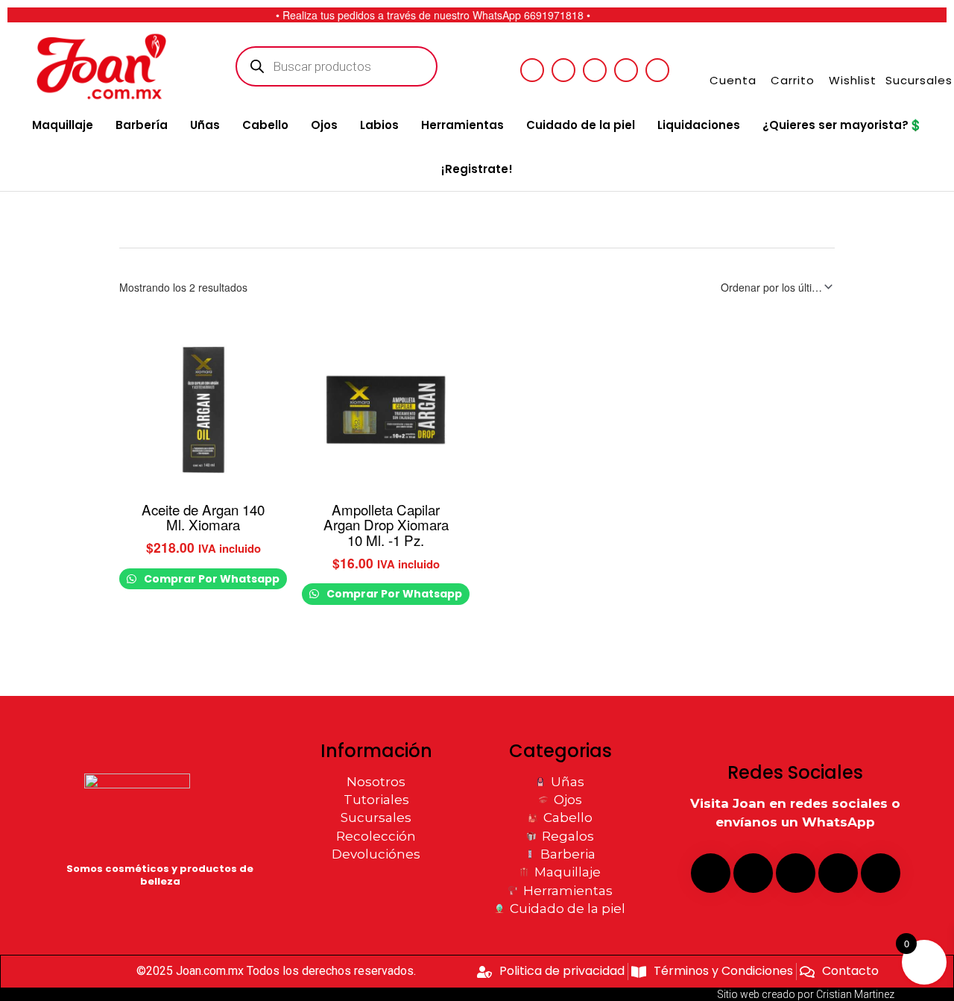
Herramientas (462, 125)
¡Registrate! (477, 169)
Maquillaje (62, 125)
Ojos (324, 125)
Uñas (205, 125)
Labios (379, 125)
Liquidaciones (698, 125)
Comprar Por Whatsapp (210, 578)
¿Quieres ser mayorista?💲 (842, 125)
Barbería (142, 125)
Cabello (265, 125)
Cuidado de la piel (580, 125)
